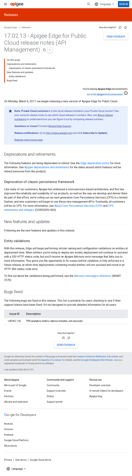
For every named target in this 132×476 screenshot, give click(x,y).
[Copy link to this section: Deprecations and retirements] (59, 155)
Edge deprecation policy (94, 163)
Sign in (123, 4)
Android (8, 423)
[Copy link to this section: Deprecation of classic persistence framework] (77, 182)
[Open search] (89, 4)
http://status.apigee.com (59, 133)
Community (53, 385)
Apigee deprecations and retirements (46, 167)
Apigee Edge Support (59, 126)
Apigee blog (95, 396)
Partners (9, 396)
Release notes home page (28, 140)
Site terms (21, 459)
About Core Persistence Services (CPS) (78, 205)
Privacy (8, 459)
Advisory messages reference (92, 276)
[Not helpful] (125, 27)
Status (50, 396)
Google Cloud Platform (16, 440)
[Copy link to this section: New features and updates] (53, 222)
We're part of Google (15, 385)
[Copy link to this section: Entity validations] (33, 241)
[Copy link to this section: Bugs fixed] (26, 292)
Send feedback (116, 36)
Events (8, 390)
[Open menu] (5, 4)
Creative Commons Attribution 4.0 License (97, 356)
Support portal (54, 401)
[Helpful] (120, 27)
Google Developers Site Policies (97, 360)
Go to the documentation (105, 94)
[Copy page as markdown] (44, 50)
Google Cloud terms (40, 459)
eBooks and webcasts (16, 401)
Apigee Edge (10, 27)
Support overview (56, 390)
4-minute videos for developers (106, 390)
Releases (11, 15)
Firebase (8, 434)
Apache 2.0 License (51, 360)
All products (10, 445)
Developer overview (100, 385)
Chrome (8, 429)
